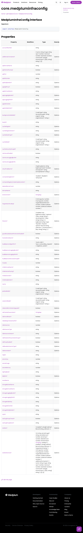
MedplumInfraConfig (25, 14)
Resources (32, 2)
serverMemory (6, 367)
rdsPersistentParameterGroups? (11, 338)
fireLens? (4, 221)
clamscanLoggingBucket (9, 157)
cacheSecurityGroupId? (9, 149)
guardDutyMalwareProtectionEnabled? (13, 234)
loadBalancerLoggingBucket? (10, 250)
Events (51, 515)
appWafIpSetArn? (7, 108)
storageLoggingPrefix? (8, 397)
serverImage (5, 363)
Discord (51, 501)
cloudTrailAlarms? (7, 169)
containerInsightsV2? (8, 177)
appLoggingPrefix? (7, 99)
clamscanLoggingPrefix (8, 162)
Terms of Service (17, 525)
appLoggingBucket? (7, 95)
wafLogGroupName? (8, 423)
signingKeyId (5, 372)
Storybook (52, 504)
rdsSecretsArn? (6, 350)
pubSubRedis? (6, 291)
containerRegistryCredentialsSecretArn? (13, 182)
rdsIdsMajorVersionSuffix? (9, 321)
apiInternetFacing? (7, 70)
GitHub (51, 507)
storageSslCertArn (7, 406)
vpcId (3, 414)
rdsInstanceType (7, 329)
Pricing (40, 2)
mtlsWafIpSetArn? (7, 280)
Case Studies (53, 498)
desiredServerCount (8, 186)
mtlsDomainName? (7, 267)
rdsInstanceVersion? (8, 333)
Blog (65, 509)
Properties (66, 12)
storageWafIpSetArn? (8, 410)
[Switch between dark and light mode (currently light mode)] (60, 2)
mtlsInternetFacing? (8, 271)
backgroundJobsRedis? (8, 115)
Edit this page (7, 480)
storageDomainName (8, 389)
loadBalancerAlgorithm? (9, 244)
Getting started (38, 498)
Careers (67, 507)
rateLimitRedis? (6, 301)
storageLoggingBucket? (9, 393)
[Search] (56, 2)
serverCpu (5, 359)
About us (67, 498)
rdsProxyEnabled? (7, 342)
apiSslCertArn (6, 78)
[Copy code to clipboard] (57, 28)
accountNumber (7, 48)
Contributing (53, 512)
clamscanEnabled (7, 153)
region (4, 355)
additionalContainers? (8, 57)
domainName (6, 190)
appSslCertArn (6, 104)
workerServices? (6, 453)
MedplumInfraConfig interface (68, 9)
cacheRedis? (6, 142)
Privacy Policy (28, 525)
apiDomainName (7, 65)
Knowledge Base (54, 509)
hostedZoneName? (7, 238)
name (4, 284)
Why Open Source (38, 504)
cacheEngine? (6, 126)
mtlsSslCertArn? (6, 275)
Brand (66, 512)
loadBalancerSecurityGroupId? (10, 258)
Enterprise (67, 504)
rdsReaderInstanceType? (9, 346)
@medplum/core (12, 14)
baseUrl (4, 122)
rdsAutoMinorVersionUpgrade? (10, 308)
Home (3, 14)
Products (16, 2)
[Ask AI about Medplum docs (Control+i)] (79, 529)
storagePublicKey (7, 401)
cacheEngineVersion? (8, 131)
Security (7, 525)
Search (35, 507)
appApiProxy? (6, 87)
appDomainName (7, 91)
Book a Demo (76, 2)
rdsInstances (6, 325)
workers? (4, 428)
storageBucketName (8, 384)
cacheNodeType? (7, 135)
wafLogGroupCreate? (8, 418)
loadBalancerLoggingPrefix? (10, 254)
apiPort (4, 74)
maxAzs (4, 263)
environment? (6, 195)
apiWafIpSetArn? (7, 82)
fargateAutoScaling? (8, 204)
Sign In (66, 2)
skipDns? (4, 376)
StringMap (38, 195)
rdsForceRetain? (6, 316)
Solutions (24, 2)
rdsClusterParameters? (8, 312)
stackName (5, 380)
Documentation (38, 501)
